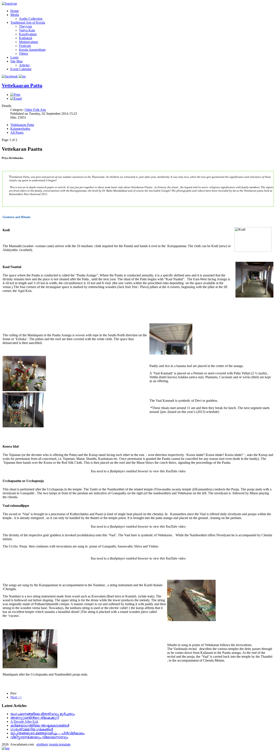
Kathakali (25, 38)
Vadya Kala (27, 30)
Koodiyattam (28, 34)
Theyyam (25, 26)
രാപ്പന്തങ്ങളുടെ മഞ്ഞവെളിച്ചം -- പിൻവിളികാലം (47, 733)
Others (23, 53)
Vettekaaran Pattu (22, 85)
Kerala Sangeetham (32, 49)
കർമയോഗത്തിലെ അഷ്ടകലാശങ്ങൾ (39, 725)
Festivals (25, 46)
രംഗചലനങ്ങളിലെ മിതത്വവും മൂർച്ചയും (42, 714)
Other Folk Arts (35, 110)
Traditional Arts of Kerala (27, 22)
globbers (42, 744)
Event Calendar (20, 69)
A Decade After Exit (24, 721)
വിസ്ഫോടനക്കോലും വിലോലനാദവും (39, 737)
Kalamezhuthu (20, 128)
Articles (24, 65)
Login (14, 57)
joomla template (60, 744)
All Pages (17, 132)
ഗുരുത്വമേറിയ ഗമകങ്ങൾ (31, 729)
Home (14, 11)
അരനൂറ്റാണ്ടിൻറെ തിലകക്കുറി (34, 717)
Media (14, 15)
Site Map (16, 61)
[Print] (15, 94)
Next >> (16, 697)
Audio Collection (30, 18)
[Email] (16, 98)
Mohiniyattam (28, 42)
